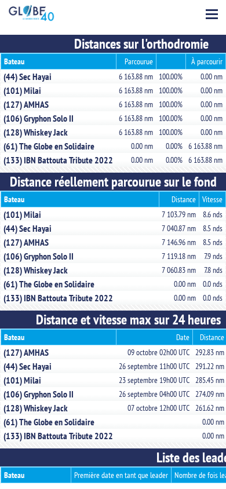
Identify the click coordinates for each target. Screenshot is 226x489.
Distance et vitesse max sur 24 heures (128, 320)
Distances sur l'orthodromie (141, 44)
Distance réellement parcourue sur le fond (113, 182)
